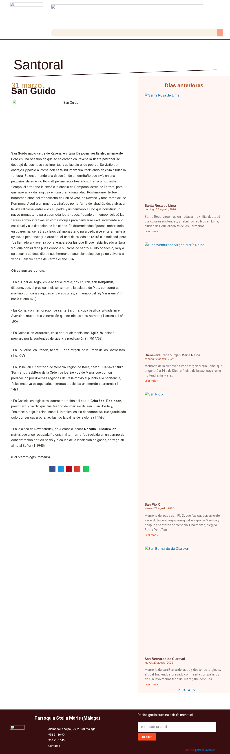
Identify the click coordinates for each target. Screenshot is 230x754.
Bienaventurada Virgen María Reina (172, 355)
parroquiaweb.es (205, 750)
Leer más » (151, 231)
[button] (220, 32)
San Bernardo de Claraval (165, 659)
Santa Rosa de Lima (160, 205)
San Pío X (152, 504)
